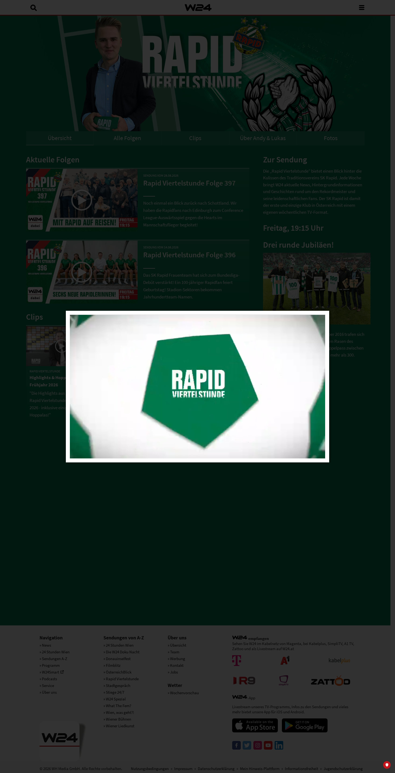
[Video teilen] (303, 336)
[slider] (209, 452)
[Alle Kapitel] (303, 370)
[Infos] (303, 353)
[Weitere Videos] (303, 387)
